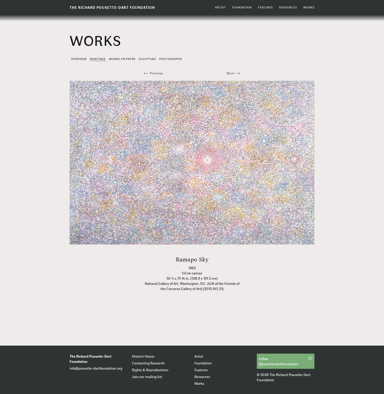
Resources (202, 376)
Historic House (143, 356)
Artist (198, 356)
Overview (79, 59)
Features (201, 369)
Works (199, 383)
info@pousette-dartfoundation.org (96, 368)
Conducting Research (148, 363)
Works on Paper (122, 59)
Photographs (170, 59)
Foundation (203, 363)
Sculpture (147, 59)
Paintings (98, 59)
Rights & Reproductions (150, 369)
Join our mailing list (147, 376)
